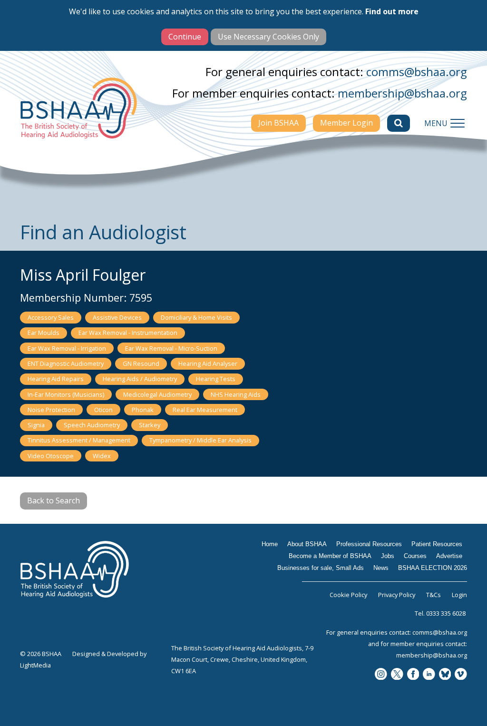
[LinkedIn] (429, 675)
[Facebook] (413, 675)
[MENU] (457, 123)
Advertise (449, 555)
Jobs (387, 555)
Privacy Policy (396, 594)
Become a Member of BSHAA (330, 555)
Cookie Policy (348, 594)
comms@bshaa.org (416, 71)
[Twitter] (397, 675)
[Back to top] (467, 706)
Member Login (346, 123)
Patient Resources (436, 544)
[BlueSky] (445, 675)
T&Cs (433, 594)
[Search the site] (398, 123)
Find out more (392, 11)
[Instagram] (381, 675)
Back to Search (53, 500)
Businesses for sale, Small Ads (320, 567)
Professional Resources (369, 544)
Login (459, 594)
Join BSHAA (278, 123)
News (381, 567)
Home (270, 544)
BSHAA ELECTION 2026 (432, 567)
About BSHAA (307, 544)
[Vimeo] (461, 675)
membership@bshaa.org (402, 93)
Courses (415, 555)
